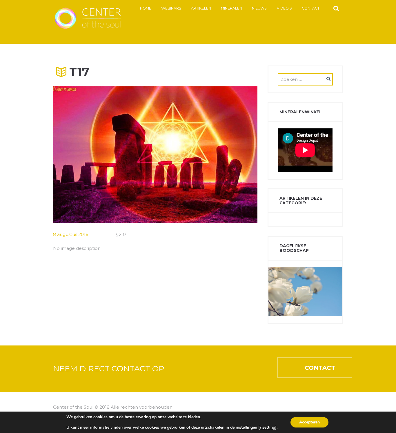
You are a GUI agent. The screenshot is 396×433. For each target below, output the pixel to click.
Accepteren (309, 422)
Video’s (284, 8)
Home (145, 8)
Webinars (171, 8)
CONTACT (320, 367)
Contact (310, 8)
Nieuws (259, 8)
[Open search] (336, 8)
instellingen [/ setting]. (256, 427)
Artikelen (201, 8)
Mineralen (231, 8)
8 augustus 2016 (70, 234)
